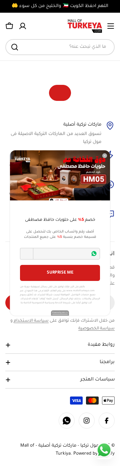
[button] (26, 253)
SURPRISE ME (60, 273)
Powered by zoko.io (60, 313)
